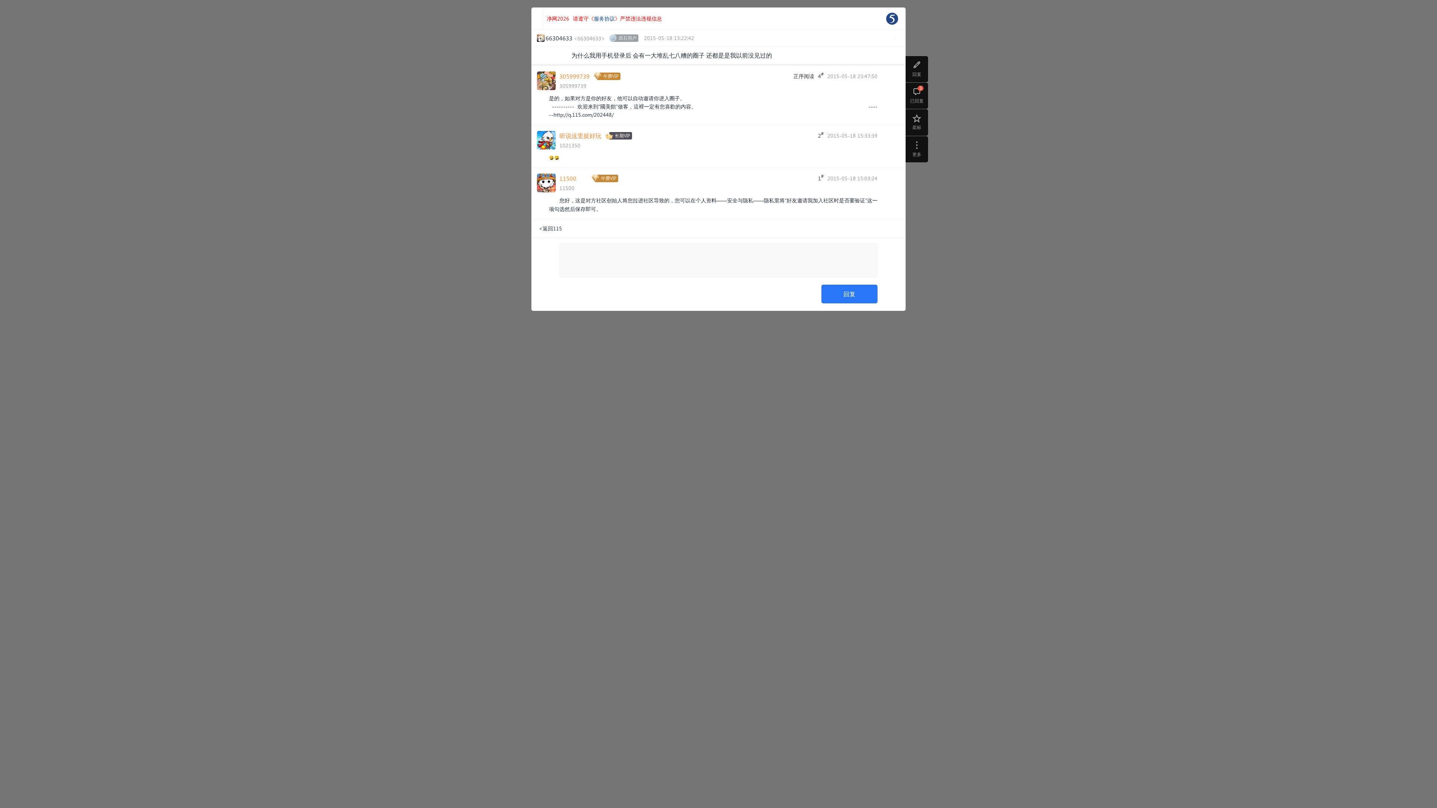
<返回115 (550, 228)
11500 (567, 178)
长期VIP (622, 135)
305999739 (574, 76)
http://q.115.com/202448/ (583, 114)
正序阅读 (803, 76)
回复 (849, 294)
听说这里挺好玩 (580, 136)
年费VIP (611, 76)
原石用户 (628, 38)
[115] (892, 19)
